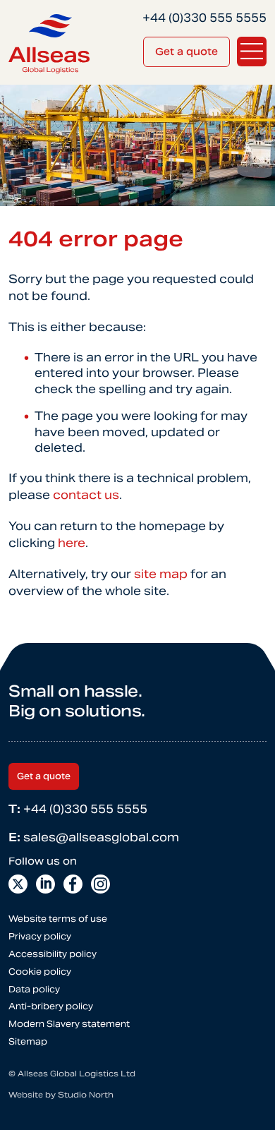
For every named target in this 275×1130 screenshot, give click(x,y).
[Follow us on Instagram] (100, 884)
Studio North (86, 1095)
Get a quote (186, 51)
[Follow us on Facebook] (72, 884)
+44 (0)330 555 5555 (77, 809)
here (71, 543)
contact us (86, 495)
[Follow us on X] (18, 884)
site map (161, 574)
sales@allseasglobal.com (93, 837)
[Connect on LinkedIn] (45, 884)
